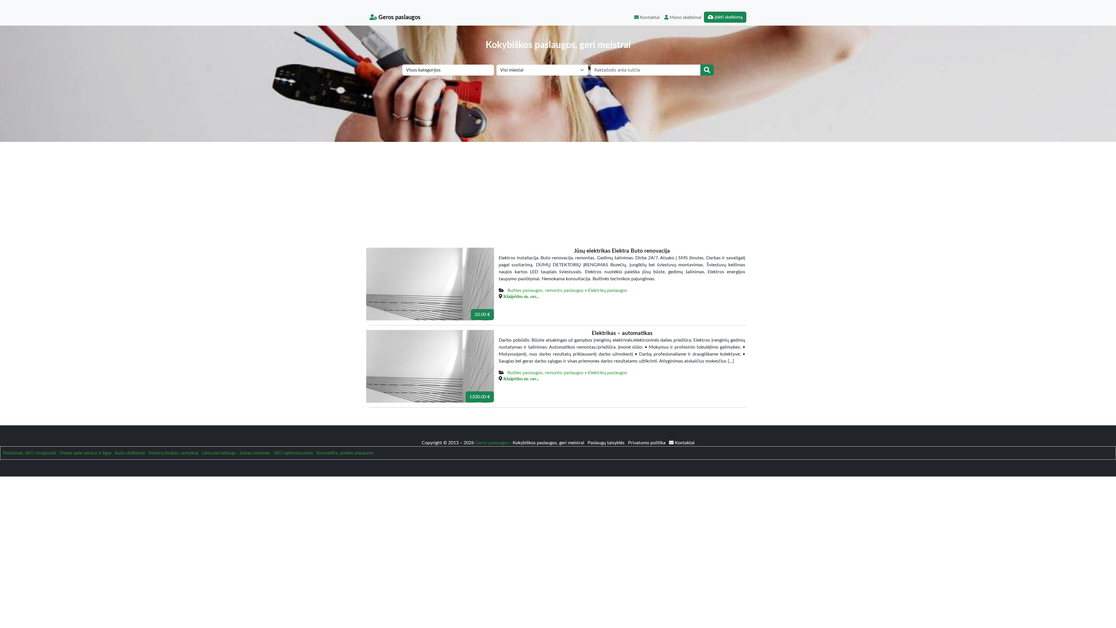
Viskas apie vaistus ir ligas (85, 453)
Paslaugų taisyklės (607, 442)
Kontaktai (649, 17)
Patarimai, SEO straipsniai (29, 453)
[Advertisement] (558, 185)
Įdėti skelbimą (728, 17)
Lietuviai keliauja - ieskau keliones (236, 453)
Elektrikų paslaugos (607, 290)
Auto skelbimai (130, 453)
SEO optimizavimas (293, 453)
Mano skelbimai (685, 17)
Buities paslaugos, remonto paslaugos (545, 290)
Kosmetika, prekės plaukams (345, 453)
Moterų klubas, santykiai (173, 453)
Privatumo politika (647, 442)
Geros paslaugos (399, 17)
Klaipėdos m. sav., (521, 296)
